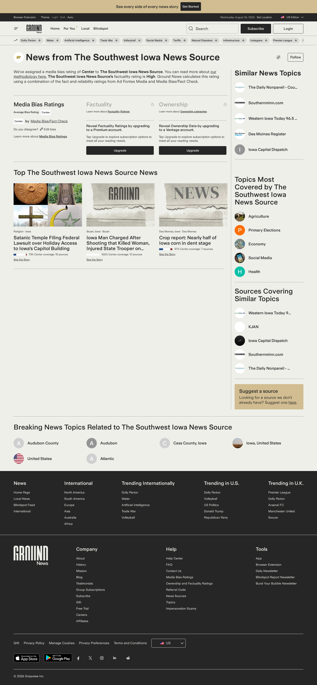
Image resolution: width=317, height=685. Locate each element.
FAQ (169, 564)
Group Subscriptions (90, 589)
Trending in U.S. (221, 483)
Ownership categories (193, 111)
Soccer (273, 517)
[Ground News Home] (34, 29)
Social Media (154, 40)
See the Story (22, 259)
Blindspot (100, 28)
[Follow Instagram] (266, 40)
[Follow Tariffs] (184, 40)
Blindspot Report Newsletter (275, 577)
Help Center (174, 558)
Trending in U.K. (285, 483)
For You (69, 28)
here (292, 402)
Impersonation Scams (181, 608)
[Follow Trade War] (116, 40)
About (80, 558)
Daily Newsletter (267, 571)
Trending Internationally (148, 483)
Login (288, 29)
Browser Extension (25, 17)
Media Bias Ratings (53, 136)
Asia (67, 511)
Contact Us (173, 571)
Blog (79, 577)
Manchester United (281, 511)
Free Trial (82, 608)
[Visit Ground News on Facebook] (78, 657)
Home (55, 28)
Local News (22, 498)
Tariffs (177, 40)
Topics (170, 602)
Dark (62, 17)
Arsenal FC (276, 505)
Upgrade (120, 150)
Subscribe (256, 29)
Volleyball (130, 40)
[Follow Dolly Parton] (39, 40)
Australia (70, 517)
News (20, 483)
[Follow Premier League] (296, 40)
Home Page (22, 492)
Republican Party (216, 517)
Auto (70, 17)
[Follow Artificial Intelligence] (93, 40)
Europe (69, 505)
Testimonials (84, 583)
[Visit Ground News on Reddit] (128, 658)
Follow (295, 57)
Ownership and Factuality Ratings (189, 583)
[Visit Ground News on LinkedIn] (114, 658)
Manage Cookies (62, 643)
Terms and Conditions (130, 643)
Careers (81, 614)
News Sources (176, 596)
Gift (78, 602)
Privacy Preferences (94, 643)
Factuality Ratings (119, 111)
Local (85, 28)
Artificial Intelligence (76, 40)
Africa (68, 523)
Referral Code (176, 589)
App (259, 558)
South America (74, 498)
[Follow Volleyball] (139, 40)
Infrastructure (231, 40)
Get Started (190, 6)
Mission (81, 571)
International (22, 511)
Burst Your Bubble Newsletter (276, 583)
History (81, 564)
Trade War (106, 40)
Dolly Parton (28, 40)
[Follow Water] (57, 40)
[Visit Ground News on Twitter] (90, 657)
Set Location (264, 17)
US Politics (211, 505)
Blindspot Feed (24, 505)
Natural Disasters (202, 40)
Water (50, 40)
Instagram (256, 40)
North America (74, 492)
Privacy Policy (34, 643)
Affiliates (82, 621)
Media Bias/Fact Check (49, 121)
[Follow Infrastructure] (243, 40)
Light (55, 17)
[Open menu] (16, 28)
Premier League (282, 40)
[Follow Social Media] (166, 40)
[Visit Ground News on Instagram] (102, 658)
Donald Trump (213, 511)
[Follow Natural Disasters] (216, 40)
